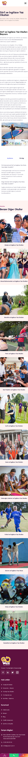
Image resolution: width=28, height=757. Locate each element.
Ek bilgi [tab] (22, 158)
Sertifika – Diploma (8, 698)
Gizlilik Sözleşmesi (8, 720)
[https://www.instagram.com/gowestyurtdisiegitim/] (23, 755)
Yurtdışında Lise (7, 695)
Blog (4, 716)
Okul (7, 18)
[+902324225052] (14, 755)
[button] (25, 3)
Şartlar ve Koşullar (8, 723)
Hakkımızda (6, 710)
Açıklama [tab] (10, 158)
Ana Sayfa (2, 18)
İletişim (5, 713)
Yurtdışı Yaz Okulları (14, 18)
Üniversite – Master (8, 688)
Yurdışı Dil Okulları (7, 684)
